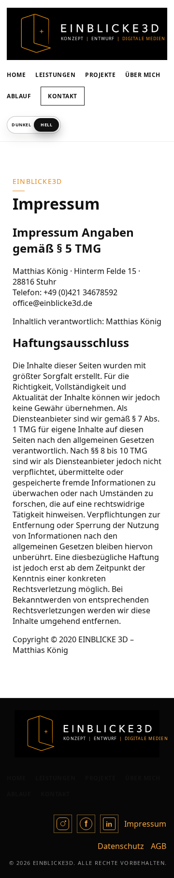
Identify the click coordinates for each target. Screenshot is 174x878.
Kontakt (62, 96)
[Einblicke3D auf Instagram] (63, 824)
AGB (158, 846)
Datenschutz (121, 846)
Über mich (142, 75)
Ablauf (19, 96)
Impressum (145, 823)
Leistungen (55, 75)
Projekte (100, 75)
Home (16, 75)
